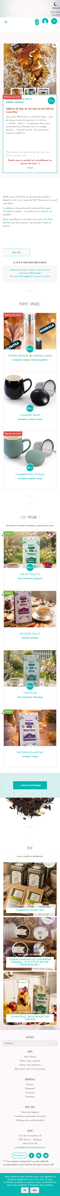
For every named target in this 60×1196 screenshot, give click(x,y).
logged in (28, 276)
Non (35, 1190)
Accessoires (17, 359)
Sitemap (30, 1097)
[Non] (56, 1184)
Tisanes (34, 756)
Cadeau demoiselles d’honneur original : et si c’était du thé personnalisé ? (30, 962)
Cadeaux (10, 102)
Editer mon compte (30, 1061)
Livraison (30, 1092)
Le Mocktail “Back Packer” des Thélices (30, 1018)
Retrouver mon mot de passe (30, 1069)
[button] (54, 45)
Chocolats (19, 102)
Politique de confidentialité (30, 1120)
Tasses (39, 419)
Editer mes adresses (30, 1065)
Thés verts (38, 578)
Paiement (30, 1088)
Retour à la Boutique (31, 785)
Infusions (35, 637)
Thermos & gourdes (39, 359)
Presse (30, 1084)
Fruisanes (25, 637)
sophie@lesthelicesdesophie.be (30, 1147)
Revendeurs (19, 1155)
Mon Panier (30, 1057)
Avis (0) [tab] (16, 252)
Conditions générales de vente (30, 1116)
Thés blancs (27, 697)
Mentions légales (30, 1112)
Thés (20, 578)
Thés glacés (28, 578)
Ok (25, 1190)
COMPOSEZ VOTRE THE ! (30, 910)
